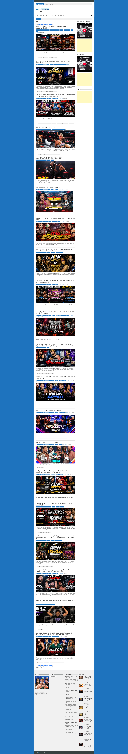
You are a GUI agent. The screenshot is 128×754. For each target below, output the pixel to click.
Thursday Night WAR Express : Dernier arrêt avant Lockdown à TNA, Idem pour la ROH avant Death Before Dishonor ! (55, 312)
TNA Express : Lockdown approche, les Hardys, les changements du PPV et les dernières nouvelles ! (55, 219)
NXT (49, 57)
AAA (39, 57)
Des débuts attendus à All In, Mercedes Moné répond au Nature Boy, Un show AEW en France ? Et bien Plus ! (54, 62)
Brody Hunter (45, 123)
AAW (39, 123)
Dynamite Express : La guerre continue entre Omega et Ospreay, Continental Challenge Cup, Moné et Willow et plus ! (55, 377)
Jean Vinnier (38, 32)
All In (43, 57)
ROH (63, 315)
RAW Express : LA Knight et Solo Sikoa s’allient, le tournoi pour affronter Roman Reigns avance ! (72, 697)
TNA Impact (62, 129)
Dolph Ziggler (40, 154)
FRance (44, 91)
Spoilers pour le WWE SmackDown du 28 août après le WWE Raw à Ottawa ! (71, 701)
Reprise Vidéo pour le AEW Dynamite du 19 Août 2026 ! (48, 442)
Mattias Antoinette (68, 129)
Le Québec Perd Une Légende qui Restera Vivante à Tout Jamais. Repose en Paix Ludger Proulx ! (88, 679)
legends (60, 64)
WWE (37, 31)
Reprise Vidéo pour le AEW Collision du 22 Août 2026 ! (48, 188)
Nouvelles (42, 15)
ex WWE (51, 64)
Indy (55, 15)
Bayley (39, 629)
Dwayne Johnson (41, 662)
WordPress (46, 752)
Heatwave (47, 57)
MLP (65, 123)
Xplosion (49, 532)
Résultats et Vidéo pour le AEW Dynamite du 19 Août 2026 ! (49, 410)
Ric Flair (55, 91)
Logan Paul (45, 373)
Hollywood (47, 662)
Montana (54, 662)
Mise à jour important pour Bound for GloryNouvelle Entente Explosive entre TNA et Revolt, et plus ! (54, 504)
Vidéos (52, 15)
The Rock (62, 662)
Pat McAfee (58, 662)
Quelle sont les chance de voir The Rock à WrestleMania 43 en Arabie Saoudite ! (71, 690)
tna (59, 154)
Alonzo (42, 123)
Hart (44, 662)
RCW (67, 123)
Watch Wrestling (61, 189)
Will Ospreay (51, 566)
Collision (48, 160)
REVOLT (44, 532)
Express (49, 98)
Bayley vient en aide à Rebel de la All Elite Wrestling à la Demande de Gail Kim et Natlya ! (55, 601)
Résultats (47, 15)
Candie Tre (49, 123)
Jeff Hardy (44, 154)
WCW (68, 64)
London (47, 91)
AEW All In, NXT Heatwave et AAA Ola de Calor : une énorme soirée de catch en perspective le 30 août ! (53, 27)
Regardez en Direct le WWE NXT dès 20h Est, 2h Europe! (53, 4)
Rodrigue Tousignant (69, 412)
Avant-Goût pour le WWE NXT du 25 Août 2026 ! (87, 715)
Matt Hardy (52, 154)
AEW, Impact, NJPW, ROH (42, 64)
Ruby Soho (49, 373)
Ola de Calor (52, 57)
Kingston (51, 662)
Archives (67, 15)
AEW (41, 57)
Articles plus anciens (39, 667)
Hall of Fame (55, 64)
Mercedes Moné (51, 91)
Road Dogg (47, 566)
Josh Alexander (54, 123)
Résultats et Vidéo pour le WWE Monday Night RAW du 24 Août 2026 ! (88, 745)
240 (49, 24)
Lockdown (48, 154)
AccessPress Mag (53, 752)
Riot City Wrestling (71, 123)
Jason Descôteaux (52, 347)
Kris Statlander (43, 566)
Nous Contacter (61, 15)
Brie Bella (42, 373)
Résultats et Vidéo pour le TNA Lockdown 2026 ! (46, 127)
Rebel (42, 629)
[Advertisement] (84, 45)
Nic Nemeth (56, 154)
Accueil (37, 15)
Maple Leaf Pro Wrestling (60, 123)
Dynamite (48, 380)
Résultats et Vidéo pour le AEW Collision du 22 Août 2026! (49, 158)
